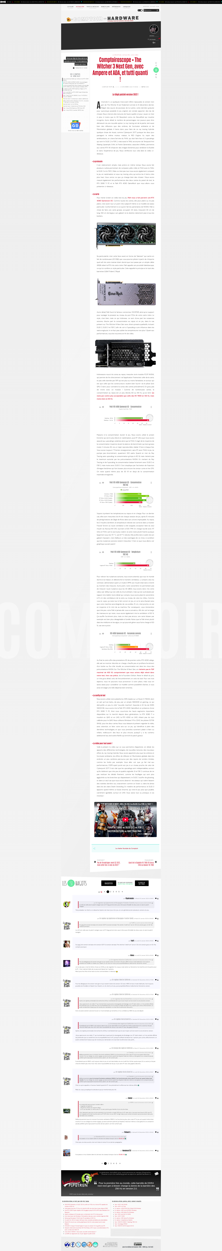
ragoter (109, 883)
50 (156, 70)
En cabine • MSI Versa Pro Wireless (124, 1218)
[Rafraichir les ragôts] (101, 892)
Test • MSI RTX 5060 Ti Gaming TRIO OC (126, 1222)
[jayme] (72, 1244)
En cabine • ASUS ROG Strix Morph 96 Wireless (128, 1208)
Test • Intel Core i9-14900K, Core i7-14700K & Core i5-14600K (75, 96)
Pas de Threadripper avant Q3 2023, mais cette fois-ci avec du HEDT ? (108, 863)
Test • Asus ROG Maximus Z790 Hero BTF (74, 108)
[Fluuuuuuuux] (89, 1244)
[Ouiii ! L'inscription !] (154, 29)
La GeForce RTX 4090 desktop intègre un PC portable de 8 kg (75, 89)
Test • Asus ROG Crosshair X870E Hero (73, 110)
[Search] (145, 10)
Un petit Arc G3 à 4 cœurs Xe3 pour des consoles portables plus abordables (86, 1220)
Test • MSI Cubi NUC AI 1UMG (123, 1214)
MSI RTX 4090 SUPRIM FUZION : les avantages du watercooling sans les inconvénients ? (75, 82)
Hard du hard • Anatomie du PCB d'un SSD (74, 106)
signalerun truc (141, 883)
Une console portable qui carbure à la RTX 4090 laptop (76, 79)
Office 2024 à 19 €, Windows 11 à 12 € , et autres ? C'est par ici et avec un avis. (76, 101)
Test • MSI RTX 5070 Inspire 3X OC (124, 1226)
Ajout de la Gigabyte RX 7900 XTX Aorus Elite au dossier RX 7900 (141, 863)
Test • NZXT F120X (120, 1216)
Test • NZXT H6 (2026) (121, 1204)
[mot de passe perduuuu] (154, 43)
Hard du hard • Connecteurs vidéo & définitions (75, 98)
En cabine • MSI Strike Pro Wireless (124, 1212)
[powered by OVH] (67, 1244)
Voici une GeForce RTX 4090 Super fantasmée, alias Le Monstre (75, 92)
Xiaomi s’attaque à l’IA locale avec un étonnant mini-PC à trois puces (84, 1214)
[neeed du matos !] (95, 1244)
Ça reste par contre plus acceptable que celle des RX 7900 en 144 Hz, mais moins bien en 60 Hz (125, 396)
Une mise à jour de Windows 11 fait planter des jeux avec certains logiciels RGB (86, 1216)
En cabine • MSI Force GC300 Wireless (125, 1210)
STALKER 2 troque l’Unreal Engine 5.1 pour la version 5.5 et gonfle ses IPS (85, 1226)
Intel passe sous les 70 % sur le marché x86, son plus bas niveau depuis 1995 (86, 1208)
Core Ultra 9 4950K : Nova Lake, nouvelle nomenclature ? (80, 1232)
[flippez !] (84, 1244)
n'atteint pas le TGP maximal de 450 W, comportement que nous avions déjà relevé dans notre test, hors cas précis (125, 672)
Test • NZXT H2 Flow (120, 1206)
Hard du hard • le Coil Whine (70, 104)
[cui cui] (78, 1244)
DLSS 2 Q (121, 1138)
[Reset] (157, 10)
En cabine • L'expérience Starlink (123, 1220)
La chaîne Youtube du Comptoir (126, 848)
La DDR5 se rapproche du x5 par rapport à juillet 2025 (80, 1233)
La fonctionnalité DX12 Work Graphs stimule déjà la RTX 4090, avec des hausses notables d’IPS (76, 86)
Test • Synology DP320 (121, 1224)
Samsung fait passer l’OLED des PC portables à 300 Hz (80, 1218)
